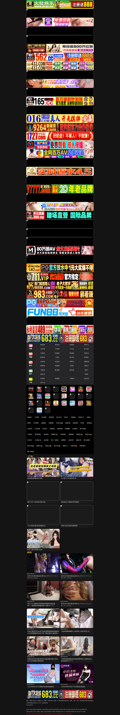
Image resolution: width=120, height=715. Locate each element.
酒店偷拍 (89, 423)
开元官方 (29, 440)
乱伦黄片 (44, 428)
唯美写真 (72, 370)
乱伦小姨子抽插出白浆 (35, 549)
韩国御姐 (57, 353)
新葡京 (29, 423)
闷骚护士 (86, 365)
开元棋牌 (43, 417)
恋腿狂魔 (86, 361)
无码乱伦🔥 (88, 434)
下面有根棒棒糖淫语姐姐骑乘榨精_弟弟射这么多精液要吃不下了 (76, 660)
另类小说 (42, 382)
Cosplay (72, 349)
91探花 (57, 357)
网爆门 (86, 370)
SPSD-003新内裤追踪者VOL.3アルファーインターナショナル (42, 577)
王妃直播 (37, 428)
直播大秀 (78, 440)
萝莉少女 (86, 344)
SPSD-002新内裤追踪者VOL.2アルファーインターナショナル (76, 577)
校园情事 (57, 378)
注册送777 (81, 417)
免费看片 (63, 440)
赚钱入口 (65, 446)
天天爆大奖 (38, 440)
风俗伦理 (86, 378)
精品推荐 (42, 344)
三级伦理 (42, 349)
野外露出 (86, 357)
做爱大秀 (71, 440)
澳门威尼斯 (87, 440)
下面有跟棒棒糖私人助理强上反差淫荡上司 (75, 631)
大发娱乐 (29, 434)
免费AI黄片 (83, 446)
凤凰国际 (51, 423)
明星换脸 (57, 365)
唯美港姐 (72, 353)
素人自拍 (86, 349)
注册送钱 (73, 417)
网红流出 (72, 357)
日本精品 (57, 349)
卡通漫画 (42, 370)
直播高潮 (67, 423)
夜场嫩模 (67, 428)
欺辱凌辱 (42, 357)
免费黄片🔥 (79, 434)
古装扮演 (42, 361)
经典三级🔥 (30, 446)
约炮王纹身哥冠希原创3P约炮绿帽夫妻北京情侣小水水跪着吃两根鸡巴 (42, 660)
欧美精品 (72, 344)
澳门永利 (58, 417)
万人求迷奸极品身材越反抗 (36, 526)
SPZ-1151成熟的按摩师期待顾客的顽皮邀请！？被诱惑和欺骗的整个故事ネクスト (41, 605)
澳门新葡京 (83, 428)
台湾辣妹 (42, 353)
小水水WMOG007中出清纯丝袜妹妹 (73, 687)
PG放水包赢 (59, 423)
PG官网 (37, 417)
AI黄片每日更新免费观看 (69, 526)
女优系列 (57, 361)
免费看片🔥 (54, 434)
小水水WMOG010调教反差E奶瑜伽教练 (40, 687)
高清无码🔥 (74, 446)
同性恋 (86, 374)
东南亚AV (86, 353)
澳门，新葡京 (55, 440)
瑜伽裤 (72, 365)
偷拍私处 (52, 428)
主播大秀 (29, 428)
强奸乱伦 (57, 344)
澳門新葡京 (38, 434)
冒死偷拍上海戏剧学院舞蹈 (70, 502)
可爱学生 (72, 361)
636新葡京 (63, 434)
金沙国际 (46, 440)
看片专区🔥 (57, 446)
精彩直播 (75, 423)
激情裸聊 (71, 434)
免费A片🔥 (39, 446)
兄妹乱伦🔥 (48, 446)
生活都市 (42, 378)
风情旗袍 (42, 365)
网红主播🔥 (30, 451)
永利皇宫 (46, 434)
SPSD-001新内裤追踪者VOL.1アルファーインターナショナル (76, 605)
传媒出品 (42, 374)
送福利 (88, 417)
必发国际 (74, 428)
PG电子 (66, 417)
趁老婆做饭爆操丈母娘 (35, 478)
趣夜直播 (59, 428)
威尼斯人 (29, 417)
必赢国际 (43, 423)
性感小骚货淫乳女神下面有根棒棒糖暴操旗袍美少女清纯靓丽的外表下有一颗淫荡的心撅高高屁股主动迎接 (43, 633)
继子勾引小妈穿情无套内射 (36, 502)
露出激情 (57, 370)
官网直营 (51, 417)
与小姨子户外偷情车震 (68, 478)
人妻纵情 (72, 378)
